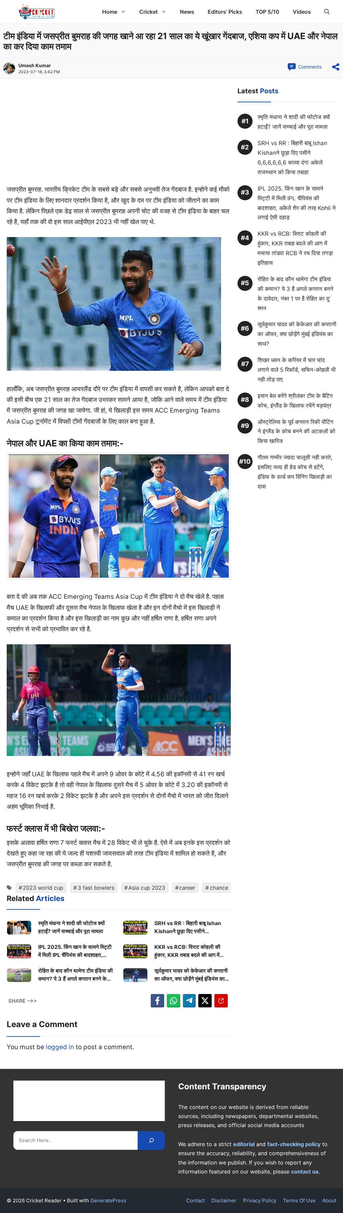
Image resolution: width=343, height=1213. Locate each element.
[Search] (151, 1140)
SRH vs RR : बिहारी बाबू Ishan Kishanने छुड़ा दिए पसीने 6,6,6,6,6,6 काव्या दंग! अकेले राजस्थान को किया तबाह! (187, 927)
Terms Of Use (299, 1200)
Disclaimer (223, 1200)
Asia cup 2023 (146, 887)
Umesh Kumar (34, 65)
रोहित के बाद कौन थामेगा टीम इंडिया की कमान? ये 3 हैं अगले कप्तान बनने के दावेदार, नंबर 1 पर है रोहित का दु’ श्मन (75, 975)
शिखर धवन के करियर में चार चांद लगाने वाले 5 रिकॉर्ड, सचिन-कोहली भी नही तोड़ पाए (297, 370)
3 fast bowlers (96, 887)
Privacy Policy (259, 1200)
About (329, 1200)
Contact (195, 1200)
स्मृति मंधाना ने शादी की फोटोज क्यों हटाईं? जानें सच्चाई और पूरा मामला (71, 927)
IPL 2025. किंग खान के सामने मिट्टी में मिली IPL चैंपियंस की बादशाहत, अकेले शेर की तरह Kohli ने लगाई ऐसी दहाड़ (75, 951)
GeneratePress (108, 1200)
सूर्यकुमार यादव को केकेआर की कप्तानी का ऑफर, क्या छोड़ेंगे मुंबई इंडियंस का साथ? (191, 975)
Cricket (148, 11)
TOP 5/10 (267, 11)
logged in (60, 1047)
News (187, 11)
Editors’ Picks (225, 11)
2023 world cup (43, 887)
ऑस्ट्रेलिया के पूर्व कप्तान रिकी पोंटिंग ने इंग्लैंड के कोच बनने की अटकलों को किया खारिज (296, 432)
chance (219, 887)
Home (109, 11)
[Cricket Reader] (37, 11)
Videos (302, 11)
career (187, 887)
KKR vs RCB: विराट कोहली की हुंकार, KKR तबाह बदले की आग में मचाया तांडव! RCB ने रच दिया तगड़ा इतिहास (189, 951)
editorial (244, 1144)
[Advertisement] (119, 135)
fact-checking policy (294, 1144)
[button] (327, 11)
